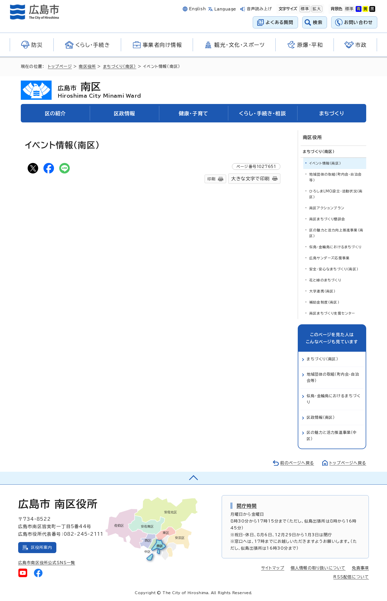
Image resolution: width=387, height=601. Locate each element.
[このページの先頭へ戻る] (193, 478)
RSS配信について (351, 577)
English (197, 9)
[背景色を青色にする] (358, 9)
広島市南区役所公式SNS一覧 (46, 563)
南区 (99, 89)
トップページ (60, 66)
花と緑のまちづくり (325, 280)
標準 (304, 9)
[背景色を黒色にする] (372, 9)
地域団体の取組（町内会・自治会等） (335, 177)
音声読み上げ (259, 9)
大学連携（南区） (322, 291)
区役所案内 (41, 547)
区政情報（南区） (321, 417)
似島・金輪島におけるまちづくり (335, 247)
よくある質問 (279, 22)
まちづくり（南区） (119, 66)
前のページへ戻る (297, 463)
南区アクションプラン (326, 208)
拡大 (316, 9)
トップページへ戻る (347, 463)
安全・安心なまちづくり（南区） (333, 269)
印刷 (211, 179)
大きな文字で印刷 (250, 178)
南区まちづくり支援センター (332, 313)
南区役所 (87, 66)
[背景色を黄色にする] (365, 9)
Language (225, 9)
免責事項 (360, 568)
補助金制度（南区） (324, 302)
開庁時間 (247, 505)
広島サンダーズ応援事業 (329, 258)
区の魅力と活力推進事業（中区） (332, 435)
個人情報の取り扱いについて (318, 568)
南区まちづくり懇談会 (327, 219)
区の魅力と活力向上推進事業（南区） (336, 233)
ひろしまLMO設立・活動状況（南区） (336, 194)
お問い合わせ (358, 22)
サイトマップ (272, 568)
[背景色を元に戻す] (349, 9)
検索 (318, 22)
